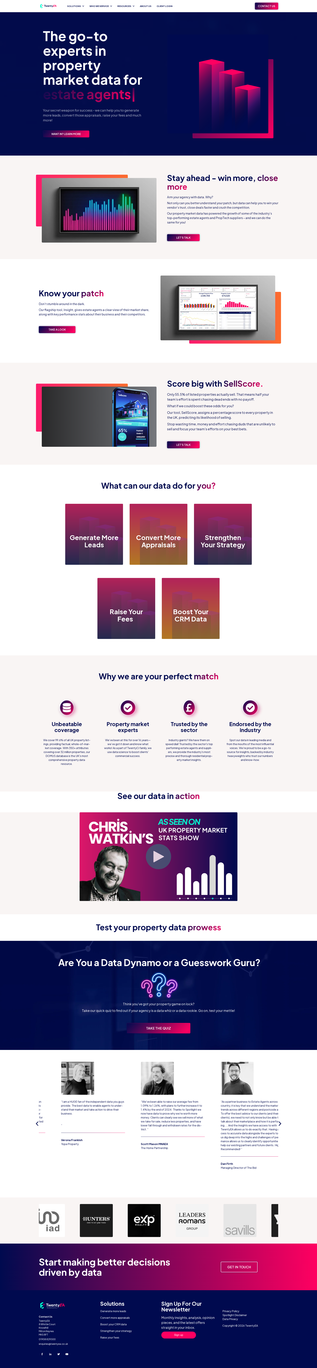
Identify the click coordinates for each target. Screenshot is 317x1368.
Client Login (165, 6)
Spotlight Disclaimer (234, 1315)
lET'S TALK (183, 237)
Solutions (74, 6)
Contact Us (266, 6)
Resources (124, 6)
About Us (145, 6)
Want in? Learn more (66, 134)
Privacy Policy (230, 1311)
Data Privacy (230, 1319)
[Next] (279, 1123)
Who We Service (99, 6)
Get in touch (239, 1267)
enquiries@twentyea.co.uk (53, 1343)
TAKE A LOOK (57, 329)
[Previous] (37, 1123)
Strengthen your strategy (116, 1331)
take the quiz (158, 1028)
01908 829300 (47, 1339)
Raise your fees (109, 1337)
